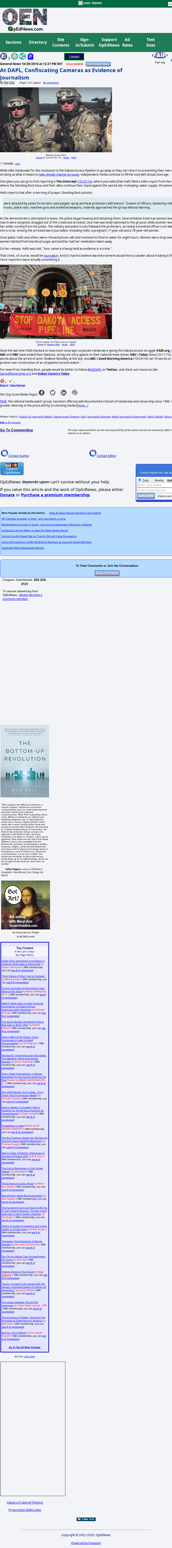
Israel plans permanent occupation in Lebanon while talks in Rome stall (23, 962)
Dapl (83, 416)
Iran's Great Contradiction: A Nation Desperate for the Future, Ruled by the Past (24, 1077)
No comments (51, 82)
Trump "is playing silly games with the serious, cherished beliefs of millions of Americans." (24, 1287)
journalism (51, 256)
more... (82, 405)
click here (29, 1356)
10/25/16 (84, 181)
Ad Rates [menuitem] (127, 42)
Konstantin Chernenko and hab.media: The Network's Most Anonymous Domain (24, 1058)
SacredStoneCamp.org (15, 374)
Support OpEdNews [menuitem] (107, 42)
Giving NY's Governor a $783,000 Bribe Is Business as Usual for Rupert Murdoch (47, 542)
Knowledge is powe (13, 1125)
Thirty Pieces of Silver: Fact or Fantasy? (23, 976)
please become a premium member (22, 597)
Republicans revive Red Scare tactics (22, 1195)
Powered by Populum (86, 1543)
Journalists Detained (98, 416)
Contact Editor (106, 456)
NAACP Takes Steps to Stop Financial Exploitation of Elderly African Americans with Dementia (22, 1006)
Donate (7, 494)
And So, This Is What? (14, 1332)
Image (39, 157)
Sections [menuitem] (13, 42)
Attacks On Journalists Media (35, 416)
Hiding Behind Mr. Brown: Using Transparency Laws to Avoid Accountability (20, 1040)
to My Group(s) (10, 422)
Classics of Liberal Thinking (25, 1503)
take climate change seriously (59, 174)
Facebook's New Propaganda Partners (23, 547)
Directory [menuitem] (37, 42)
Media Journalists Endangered (129, 416)
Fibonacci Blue (53, 344)
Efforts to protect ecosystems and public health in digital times (24, 1228)
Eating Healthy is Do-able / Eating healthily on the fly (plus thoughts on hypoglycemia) (23, 1110)
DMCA (73, 157)
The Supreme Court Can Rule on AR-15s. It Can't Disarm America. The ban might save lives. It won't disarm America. (24, 1211)
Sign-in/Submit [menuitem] (84, 42)
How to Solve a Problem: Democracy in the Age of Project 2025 (23, 1155)
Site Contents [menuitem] (60, 42)
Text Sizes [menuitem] (150, 42)
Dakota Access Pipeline (66, 416)
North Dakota (155, 416)
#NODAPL (94, 370)
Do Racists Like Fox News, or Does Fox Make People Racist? (35, 530)
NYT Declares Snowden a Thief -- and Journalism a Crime (33, 518)
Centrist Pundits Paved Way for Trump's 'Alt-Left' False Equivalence (39, 536)
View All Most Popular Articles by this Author (75, 513)
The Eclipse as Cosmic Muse (17, 1183)
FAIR (3, 401)
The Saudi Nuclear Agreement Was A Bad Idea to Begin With (23, 1023)
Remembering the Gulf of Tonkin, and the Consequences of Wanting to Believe (47, 524)
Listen (74, 56)
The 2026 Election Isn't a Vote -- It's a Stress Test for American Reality (22, 1094)
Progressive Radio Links (25, 1510)
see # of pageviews (22, 970)
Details (66, 157)
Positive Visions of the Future (18, 1271)
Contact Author (18, 456)
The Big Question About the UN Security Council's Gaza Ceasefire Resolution (24, 1139)
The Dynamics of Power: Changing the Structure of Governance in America (23, 1319)
